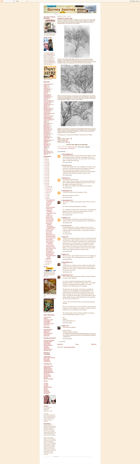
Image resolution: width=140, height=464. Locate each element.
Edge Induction (49, 202)
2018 (46, 169)
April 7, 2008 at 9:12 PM (67, 233)
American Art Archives (48, 329)
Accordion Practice (49, 220)
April (47, 198)
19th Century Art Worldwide (49, 340)
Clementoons (46, 98)
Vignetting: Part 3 (49, 208)
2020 (46, 166)
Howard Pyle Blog (47, 330)
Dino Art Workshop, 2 (50, 240)
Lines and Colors (47, 334)
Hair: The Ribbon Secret (50, 237)
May (47, 196)
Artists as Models (49, 249)
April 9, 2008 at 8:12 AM (67, 271)
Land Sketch (46, 346)
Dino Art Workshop (49, 254)
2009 (46, 183)
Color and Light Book (48, 100)
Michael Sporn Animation (48, 378)
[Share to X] (85, 147)
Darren (64, 254)
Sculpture (45, 147)
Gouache (45, 114)
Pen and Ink (46, 132)
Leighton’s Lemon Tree (50, 246)
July (47, 193)
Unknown (65, 178)
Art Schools (46, 91)
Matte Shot (46, 377)
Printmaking (46, 141)
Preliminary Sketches (48, 140)
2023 (46, 162)
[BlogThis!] (83, 147)
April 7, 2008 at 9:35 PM (67, 251)
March (47, 259)
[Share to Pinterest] (89, 147)
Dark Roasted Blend (48, 387)
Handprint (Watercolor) (48, 345)
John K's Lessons (47, 374)
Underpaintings (47, 347)
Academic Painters (47, 84)
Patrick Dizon (66, 190)
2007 (46, 264)
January (48, 262)
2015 (46, 174)
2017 (46, 171)
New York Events (49, 230)
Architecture (46, 87)
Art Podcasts (46, 90)
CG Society (46, 384)
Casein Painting (47, 95)
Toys (45, 148)
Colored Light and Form (50, 234)
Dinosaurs (46, 105)
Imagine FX (46, 389)
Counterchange (49, 231)
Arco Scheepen (66, 154)
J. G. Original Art (47, 322)
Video (45, 150)
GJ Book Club (46, 112)
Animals (45, 85)
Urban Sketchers (47, 361)
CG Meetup (46, 383)
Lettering (45, 120)
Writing (45, 154)
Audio (45, 92)
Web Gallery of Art (47, 350)
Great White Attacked (50, 228)
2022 (46, 163)
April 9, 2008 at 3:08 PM (67, 322)
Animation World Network (49, 372)
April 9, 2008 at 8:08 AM (67, 259)
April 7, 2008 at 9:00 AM (67, 174)
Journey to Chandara (48, 119)
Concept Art (46, 385)
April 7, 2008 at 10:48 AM (67, 214)
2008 (46, 184)
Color (45, 99)
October (48, 189)
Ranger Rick (46, 145)
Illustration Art (46, 331)
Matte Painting (46, 390)
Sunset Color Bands (50, 218)
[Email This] (81, 147)
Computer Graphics (47, 104)
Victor (64, 236)
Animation (45, 86)
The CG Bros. (46, 393)
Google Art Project (47, 344)
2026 (46, 157)
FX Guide (45, 388)
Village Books (48, 258)
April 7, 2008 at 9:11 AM (67, 187)
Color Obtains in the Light (51, 248)
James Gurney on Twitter (49, 323)
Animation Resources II (48, 371)
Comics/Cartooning (47, 101)
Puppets (45, 142)
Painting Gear (46, 131)
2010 (46, 181)
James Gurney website (48, 319)
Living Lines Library (47, 376)
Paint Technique (47, 129)
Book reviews (46, 94)
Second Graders (49, 251)
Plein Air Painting (47, 137)
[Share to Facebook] (87, 147)
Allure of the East (49, 239)
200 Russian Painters (48, 341)
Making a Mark (47, 358)
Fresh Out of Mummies (50, 207)
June (47, 195)
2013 (46, 177)
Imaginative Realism (48, 118)
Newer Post (60, 344)
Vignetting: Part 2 (49, 215)
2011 (46, 180)
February (48, 261)
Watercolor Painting (47, 152)
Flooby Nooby (46, 373)
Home (77, 344)
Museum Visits (46, 128)
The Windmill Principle (50, 252)
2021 (46, 165)
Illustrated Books (47, 117)
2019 (46, 168)
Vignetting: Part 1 (49, 217)
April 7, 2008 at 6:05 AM (67, 162)
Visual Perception (47, 151)
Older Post (93, 344)
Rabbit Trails (46, 143)
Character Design (47, 356)
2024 (46, 160)
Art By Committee (47, 89)
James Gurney (50, 54)
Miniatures (46, 124)
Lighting (45, 122)
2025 (46, 159)
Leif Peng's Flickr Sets (48, 333)
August (47, 192)
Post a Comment (62, 341)
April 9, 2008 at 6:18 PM (67, 338)
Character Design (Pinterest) (49, 357)
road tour (45, 146)
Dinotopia (51, 61)
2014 (46, 175)
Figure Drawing (47, 110)
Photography (46, 136)
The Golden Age (47, 360)
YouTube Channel (47, 317)
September (48, 190)
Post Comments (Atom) (69, 347)
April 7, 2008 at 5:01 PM (67, 222)
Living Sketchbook (47, 123)
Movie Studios (46, 127)
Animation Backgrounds (48, 365)
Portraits (45, 138)
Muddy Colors (46, 335)
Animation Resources (48, 368)
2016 (46, 172)
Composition (46, 103)
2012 (46, 178)
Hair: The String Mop (50, 245)
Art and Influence (47, 342)
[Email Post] (78, 146)
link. (71, 138)
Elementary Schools (48, 109)
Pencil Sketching (47, 133)
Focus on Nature (49, 221)
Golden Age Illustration (48, 113)
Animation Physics (47, 367)
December (48, 186)
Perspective (46, 134)
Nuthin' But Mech (47, 392)
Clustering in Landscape (50, 236)
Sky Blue (47, 205)
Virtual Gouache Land (48, 349)
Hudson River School (48, 115)
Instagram (46, 318)
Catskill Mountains (47, 96)
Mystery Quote (49, 233)
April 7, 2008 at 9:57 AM (67, 197)
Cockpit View (48, 204)
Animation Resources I (48, 369)
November (48, 187)
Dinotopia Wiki (46, 324)
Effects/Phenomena (47, 108)
